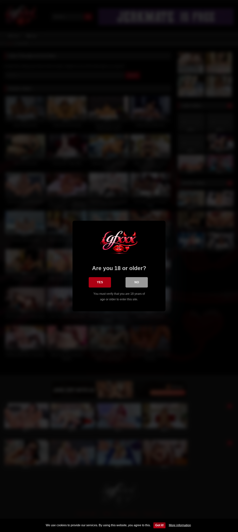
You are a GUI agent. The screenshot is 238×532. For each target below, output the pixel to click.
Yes (100, 282)
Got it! (159, 525)
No (136, 282)
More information (180, 525)
